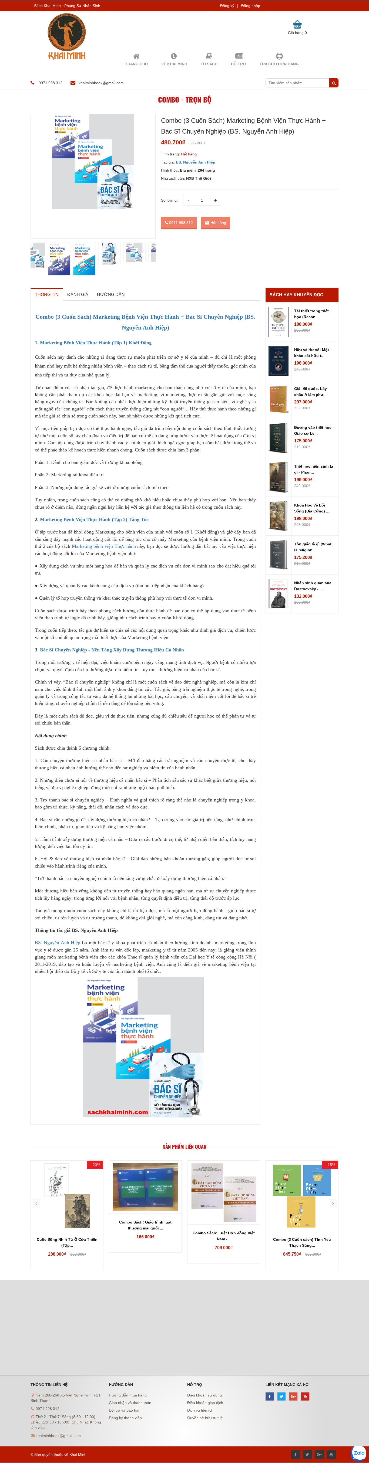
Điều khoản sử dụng (204, 1395)
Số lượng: (169, 200)
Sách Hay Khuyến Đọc (296, 295)
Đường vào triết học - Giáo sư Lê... (314, 430)
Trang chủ (136, 64)
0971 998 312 (180, 222)
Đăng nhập (250, 6)
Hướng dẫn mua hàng (128, 1395)
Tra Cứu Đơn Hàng (279, 64)
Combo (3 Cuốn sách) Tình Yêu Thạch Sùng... (224, 1242)
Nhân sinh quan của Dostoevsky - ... (312, 586)
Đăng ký (227, 6)
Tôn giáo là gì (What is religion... (312, 547)
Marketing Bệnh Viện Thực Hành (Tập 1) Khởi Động (96, 342)
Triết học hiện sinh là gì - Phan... (313, 469)
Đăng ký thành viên (125, 1418)
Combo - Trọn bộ (184, 99)
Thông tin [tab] (47, 294)
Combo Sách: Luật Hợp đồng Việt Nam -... (145, 1236)
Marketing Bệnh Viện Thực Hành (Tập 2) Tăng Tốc (94, 519)
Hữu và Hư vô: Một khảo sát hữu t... (311, 353)
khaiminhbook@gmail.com (101, 83)
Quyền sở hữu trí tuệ (205, 1418)
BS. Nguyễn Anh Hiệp (58, 942)
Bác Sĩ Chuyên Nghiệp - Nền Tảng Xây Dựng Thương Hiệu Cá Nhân (112, 650)
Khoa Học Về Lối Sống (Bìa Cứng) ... (311, 508)
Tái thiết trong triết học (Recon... (311, 314)
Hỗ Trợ (238, 64)
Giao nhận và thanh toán (130, 1403)
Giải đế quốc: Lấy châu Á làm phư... (310, 391)
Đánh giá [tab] (77, 294)
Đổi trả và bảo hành (126, 1410)
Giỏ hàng (297, 32)
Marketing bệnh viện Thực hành (104, 546)
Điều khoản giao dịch (205, 1403)
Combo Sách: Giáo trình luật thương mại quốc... (67, 1225)
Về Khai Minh (174, 64)
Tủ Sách (209, 64)
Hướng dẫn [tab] (111, 294)
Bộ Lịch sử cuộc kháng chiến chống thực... (302, 1242)
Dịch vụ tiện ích (200, 1410)
